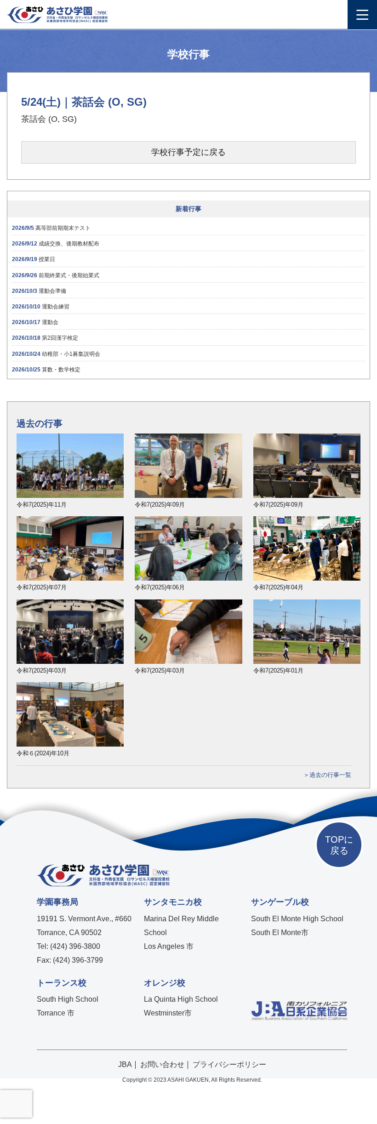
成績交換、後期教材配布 (55, 243)
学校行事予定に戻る (188, 152)
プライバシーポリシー (229, 1064)
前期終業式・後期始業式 (55, 275)
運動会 (35, 322)
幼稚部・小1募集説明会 (56, 354)
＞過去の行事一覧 (327, 774)
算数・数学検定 (46, 369)
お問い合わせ (162, 1064)
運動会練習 (40, 306)
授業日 (33, 259)
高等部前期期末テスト (51, 228)
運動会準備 (39, 291)
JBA (125, 1064)
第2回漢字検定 (45, 338)
